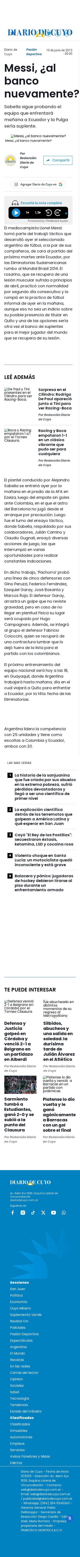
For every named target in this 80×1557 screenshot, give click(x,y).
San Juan (17, 1288)
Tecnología (19, 1398)
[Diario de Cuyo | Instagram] (49, 33)
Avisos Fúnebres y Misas (30, 1456)
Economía (18, 1301)
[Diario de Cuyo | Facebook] (40, 33)
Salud (14, 1392)
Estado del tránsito (26, 1411)
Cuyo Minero (20, 1308)
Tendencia (19, 1404)
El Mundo (17, 1353)
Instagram (22, 1212)
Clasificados (20, 1424)
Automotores (21, 1437)
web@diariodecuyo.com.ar (41, 1489)
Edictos (16, 1462)
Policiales (17, 1327)
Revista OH (19, 1321)
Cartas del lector (24, 1372)
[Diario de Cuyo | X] (58, 33)
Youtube (53, 1212)
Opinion (16, 1379)
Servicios (17, 1450)
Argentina (18, 1346)
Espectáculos (21, 1340)
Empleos (17, 1443)
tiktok (33, 1212)
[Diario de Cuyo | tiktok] (66, 33)
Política (16, 1295)
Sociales (17, 1385)
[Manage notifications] (70, 1518)
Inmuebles (19, 1430)
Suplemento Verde (26, 1314)
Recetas (17, 1359)
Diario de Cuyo (10, 51)
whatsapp (63, 1212)
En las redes (20, 1366)
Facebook (12, 1212)
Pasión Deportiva (34, 51)
